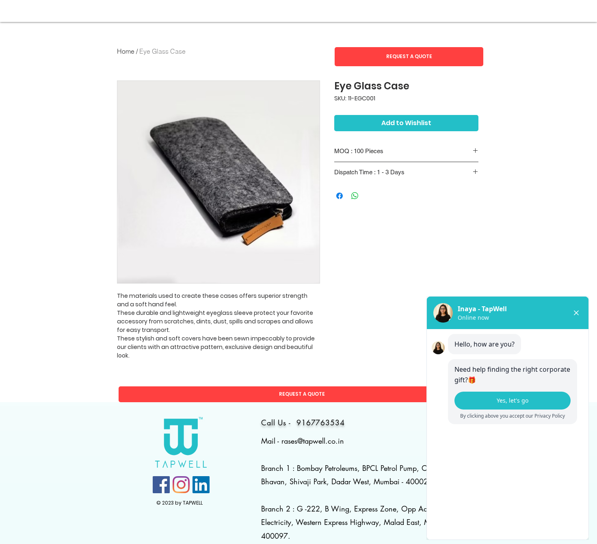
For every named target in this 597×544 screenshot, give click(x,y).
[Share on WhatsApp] (355, 196)
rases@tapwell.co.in (312, 441)
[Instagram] (181, 484)
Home (125, 51)
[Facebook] (161, 484)
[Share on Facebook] (339, 196)
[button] (409, 56)
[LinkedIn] (201, 484)
